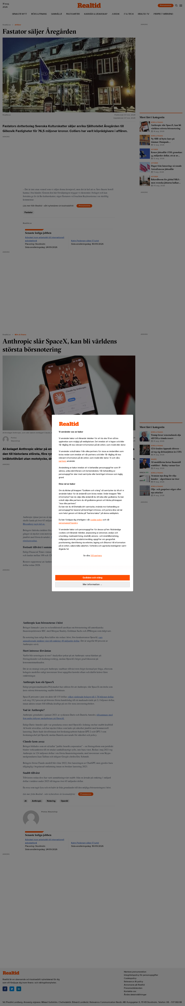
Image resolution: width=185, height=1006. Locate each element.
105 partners (96, 555)
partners (62, 461)
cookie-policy (96, 520)
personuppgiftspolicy (68, 523)
